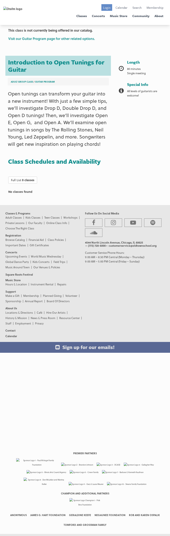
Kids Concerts (41, 262)
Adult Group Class (22, 81)
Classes (81, 16)
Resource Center (69, 318)
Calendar (121, 7)
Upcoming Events (16, 256)
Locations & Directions (19, 312)
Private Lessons (14, 223)
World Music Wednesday (46, 256)
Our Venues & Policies (46, 267)
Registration (13, 235)
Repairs (61, 284)
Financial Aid (36, 240)
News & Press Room (43, 318)
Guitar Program (45, 81)
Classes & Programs (17, 213)
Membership (155, 7)
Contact (10, 330)
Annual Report (34, 301)
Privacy (39, 323)
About (158, 16)
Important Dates (15, 245)
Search (137, 7)
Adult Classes (13, 217)
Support (10, 291)
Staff (8, 323)
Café (39, 312)
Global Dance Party (17, 262)
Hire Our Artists (56, 312)
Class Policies (56, 240)
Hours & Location (16, 284)
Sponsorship (13, 301)
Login (106, 7)
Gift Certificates (39, 245)
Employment (23, 323)
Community (140, 16)
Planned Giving (52, 296)
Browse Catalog (15, 240)
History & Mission (16, 318)
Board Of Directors (58, 301)
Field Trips (59, 262)
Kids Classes (33, 217)
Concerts (98, 16)
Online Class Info (56, 223)
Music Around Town (17, 267)
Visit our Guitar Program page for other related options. (51, 38)
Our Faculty (35, 223)
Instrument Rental (42, 284)
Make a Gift (12, 296)
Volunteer (71, 296)
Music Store (118, 16)
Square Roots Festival (19, 274)
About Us (11, 308)
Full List (22, 180)
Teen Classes (52, 217)
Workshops (70, 217)
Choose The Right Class (19, 228)
